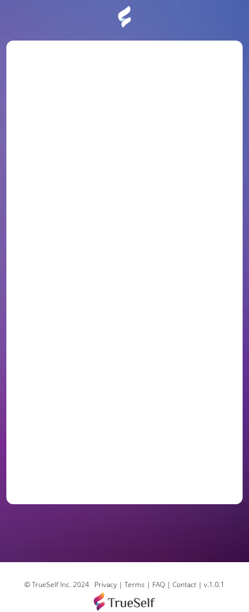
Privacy (105, 584)
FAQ (159, 584)
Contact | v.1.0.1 (199, 584)
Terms (134, 584)
